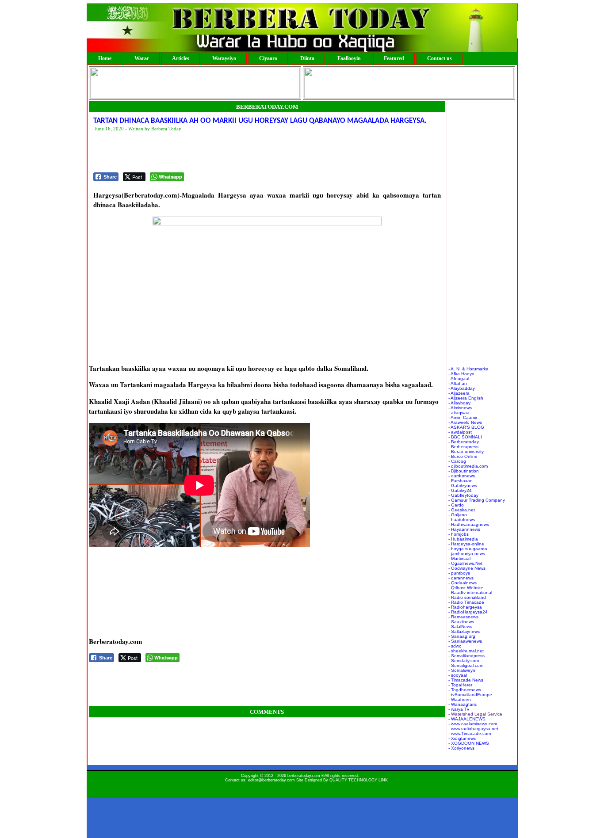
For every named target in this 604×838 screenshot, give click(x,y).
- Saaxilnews (461, 621)
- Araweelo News (465, 422)
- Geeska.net (461, 509)
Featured (394, 58)
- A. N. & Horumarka (468, 368)
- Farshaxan (460, 480)
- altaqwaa (459, 412)
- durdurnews (461, 475)
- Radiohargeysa (465, 607)
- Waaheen (459, 699)
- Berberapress (463, 446)
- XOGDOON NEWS (468, 743)
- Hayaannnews (464, 529)
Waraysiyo (224, 58)
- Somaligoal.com (465, 665)
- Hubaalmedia (463, 539)
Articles (180, 58)
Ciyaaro (268, 58)
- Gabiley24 (460, 490)
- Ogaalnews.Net (465, 563)
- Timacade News (465, 680)
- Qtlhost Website (465, 587)
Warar (141, 58)
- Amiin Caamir (462, 417)
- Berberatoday (463, 441)
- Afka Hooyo (461, 373)
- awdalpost (460, 432)
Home (104, 58)
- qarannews (461, 577)
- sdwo (455, 646)
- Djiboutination (463, 471)
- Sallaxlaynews (464, 631)
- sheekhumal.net (466, 650)
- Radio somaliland (467, 597)
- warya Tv (458, 709)
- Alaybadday (461, 388)
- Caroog (457, 461)
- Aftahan (457, 383)
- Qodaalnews (462, 582)
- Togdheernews (464, 689)
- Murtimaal (459, 558)
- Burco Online (463, 456)
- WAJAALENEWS (466, 718)
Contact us (439, 58)
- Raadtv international (470, 592)
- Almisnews (460, 407)
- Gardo (456, 505)
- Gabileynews (462, 485)
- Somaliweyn (461, 670)
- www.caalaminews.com (472, 723)
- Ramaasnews (463, 616)
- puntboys (459, 573)
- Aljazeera (459, 393)
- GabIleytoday (463, 495)
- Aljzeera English (465, 398)
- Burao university (466, 451)
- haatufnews (461, 519)
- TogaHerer (460, 684)
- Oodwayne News (466, 568)
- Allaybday (459, 402)
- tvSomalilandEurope (470, 694)
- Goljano (457, 514)
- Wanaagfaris (462, 704)
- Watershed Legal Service (475, 714)
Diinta (307, 58)
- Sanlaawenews (465, 641)
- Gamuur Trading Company (476, 500)
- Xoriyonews (461, 748)
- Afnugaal (458, 378)
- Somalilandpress (466, 655)
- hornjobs (458, 534)
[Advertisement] (254, 152)
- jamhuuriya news (466, 553)
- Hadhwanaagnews (468, 524)
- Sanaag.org (461, 636)
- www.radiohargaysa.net (473, 728)
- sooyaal (457, 675)
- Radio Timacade (466, 602)
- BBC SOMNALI (465, 436)
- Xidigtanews (462, 738)
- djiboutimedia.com (468, 466)
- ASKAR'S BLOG (466, 427)
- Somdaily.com (463, 660)
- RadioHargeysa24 (468, 611)
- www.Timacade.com (469, 733)
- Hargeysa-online (466, 543)
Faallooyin (349, 58)
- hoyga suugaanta (467, 548)
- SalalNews (460, 626)
